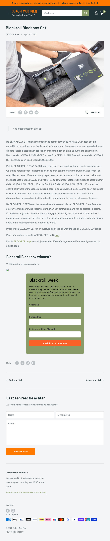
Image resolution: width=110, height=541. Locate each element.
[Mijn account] (96, 12)
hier (57, 234)
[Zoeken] (85, 13)
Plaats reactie (21, 451)
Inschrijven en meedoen (55, 343)
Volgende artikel (93, 380)
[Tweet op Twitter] (31, 112)
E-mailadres (35, 317)
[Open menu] (7, 13)
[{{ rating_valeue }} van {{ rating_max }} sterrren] (20, 112)
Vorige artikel (15, 380)
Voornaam (34, 304)
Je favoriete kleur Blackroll (42, 329)
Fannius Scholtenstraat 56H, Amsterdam (26, 492)
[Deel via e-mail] (37, 112)
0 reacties (96, 112)
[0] (102, 13)
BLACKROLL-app (23, 241)
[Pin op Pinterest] (26, 112)
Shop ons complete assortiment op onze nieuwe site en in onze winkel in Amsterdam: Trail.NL (55, 3)
